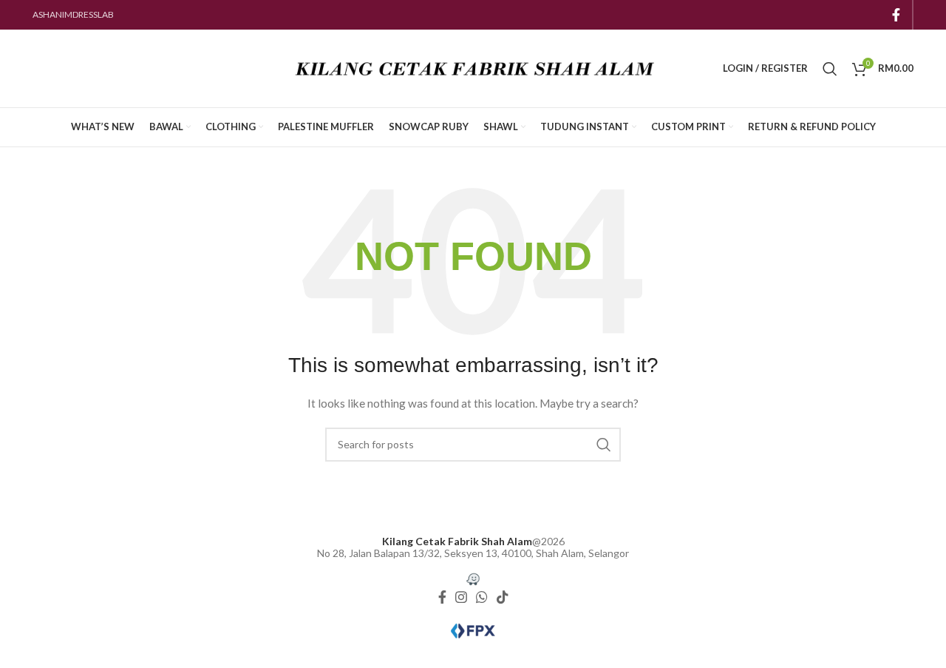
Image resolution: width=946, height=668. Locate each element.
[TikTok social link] (502, 598)
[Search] (830, 69)
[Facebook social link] (896, 15)
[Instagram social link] (461, 598)
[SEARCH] (604, 445)
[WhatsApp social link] (482, 598)
